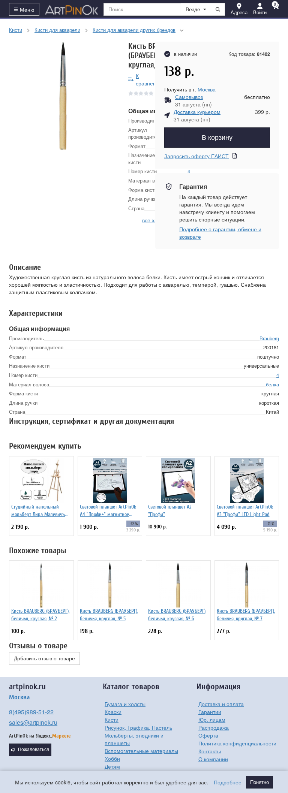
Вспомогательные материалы (141, 750)
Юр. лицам (211, 719)
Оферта (208, 735)
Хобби (112, 758)
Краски (113, 711)
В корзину (217, 137)
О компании (213, 759)
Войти (260, 12)
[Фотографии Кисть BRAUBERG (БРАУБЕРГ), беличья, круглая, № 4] (63, 96)
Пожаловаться (33, 749)
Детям (112, 766)
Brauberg (269, 338)
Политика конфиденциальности (237, 743)
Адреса (239, 12)
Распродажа (213, 727)
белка (272, 384)
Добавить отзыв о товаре (44, 658)
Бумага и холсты (125, 704)
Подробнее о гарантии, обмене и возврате (220, 232)
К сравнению (149, 79)
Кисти (111, 719)
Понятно (259, 782)
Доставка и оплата (221, 704)
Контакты (209, 751)
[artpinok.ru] (71, 9)
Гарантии (209, 711)
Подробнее (228, 782)
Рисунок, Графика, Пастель (138, 727)
